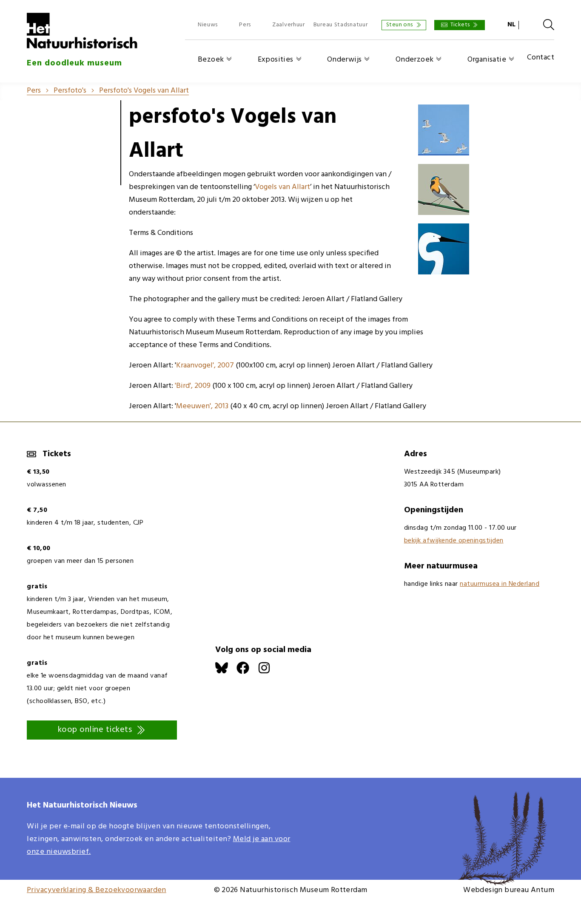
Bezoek (211, 60)
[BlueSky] (225, 672)
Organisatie (486, 60)
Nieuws (208, 25)
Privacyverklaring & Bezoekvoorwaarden (96, 890)
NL (511, 24)
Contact (540, 58)
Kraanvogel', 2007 (205, 365)
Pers (245, 25)
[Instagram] (268, 672)
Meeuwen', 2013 (202, 406)
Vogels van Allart (282, 187)
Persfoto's (70, 91)
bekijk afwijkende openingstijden (454, 540)
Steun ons (399, 25)
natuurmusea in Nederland (499, 584)
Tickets (460, 25)
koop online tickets (95, 730)
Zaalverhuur (288, 25)
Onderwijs (344, 60)
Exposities (275, 60)
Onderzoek (415, 60)
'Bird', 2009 (193, 386)
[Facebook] (247, 672)
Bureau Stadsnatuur (340, 25)
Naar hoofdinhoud (30, 6)
